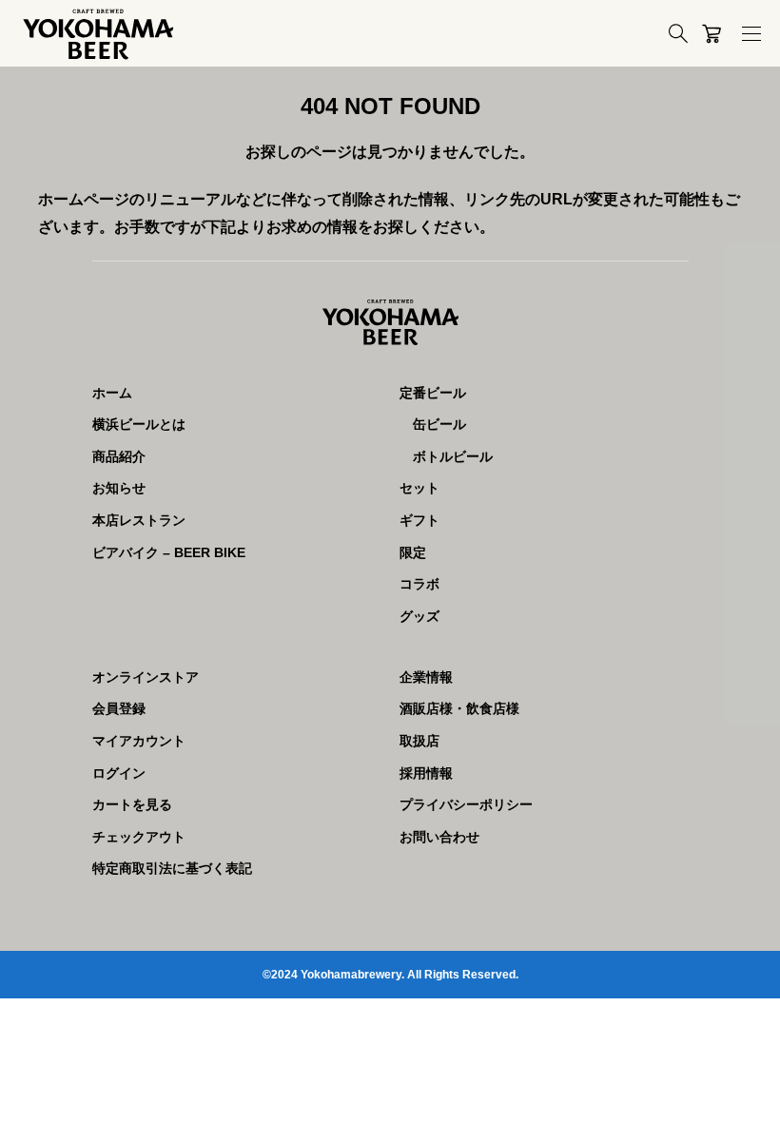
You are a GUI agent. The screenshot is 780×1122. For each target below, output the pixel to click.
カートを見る (132, 804)
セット (419, 487)
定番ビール (433, 392)
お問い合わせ (439, 836)
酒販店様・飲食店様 (459, 708)
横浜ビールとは (138, 424)
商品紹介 (119, 456)
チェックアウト (138, 836)
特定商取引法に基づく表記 (172, 868)
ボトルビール (453, 456)
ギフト (419, 520)
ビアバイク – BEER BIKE (168, 552)
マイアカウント (138, 740)
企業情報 (426, 677)
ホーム (112, 392)
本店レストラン (138, 520)
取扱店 (419, 740)
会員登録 (119, 708)
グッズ (419, 616)
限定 (413, 552)
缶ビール (439, 424)
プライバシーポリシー (466, 804)
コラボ (419, 583)
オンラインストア (145, 677)
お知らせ (119, 487)
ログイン (119, 773)
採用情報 (426, 773)
